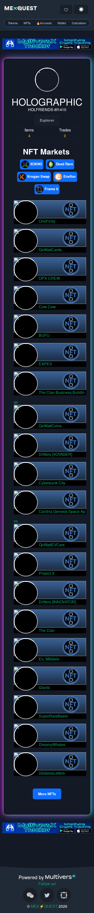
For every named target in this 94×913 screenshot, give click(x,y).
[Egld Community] (64, 895)
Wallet (62, 23)
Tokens (13, 23)
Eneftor (69, 176)
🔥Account (44, 23)
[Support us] (66, 9)
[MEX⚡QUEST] (20, 9)
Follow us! (47, 883)
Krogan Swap (38, 176)
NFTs (27, 23)
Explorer (47, 120)
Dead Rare (64, 163)
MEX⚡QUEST (44, 906)
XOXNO (36, 163)
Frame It (51, 188)
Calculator (79, 23)
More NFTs (47, 793)
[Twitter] (47, 895)
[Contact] (30, 895)
